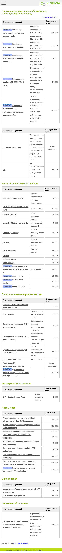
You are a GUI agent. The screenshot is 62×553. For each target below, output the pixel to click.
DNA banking (8, 314)
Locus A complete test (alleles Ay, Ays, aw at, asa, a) (16, 269)
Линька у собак (18, 287)
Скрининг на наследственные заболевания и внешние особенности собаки (15, 524)
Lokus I (6, 256)
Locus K (6, 242)
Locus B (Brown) (9, 215)
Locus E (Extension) (11, 233)
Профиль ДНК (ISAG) (12, 359)
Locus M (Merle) (9, 251)
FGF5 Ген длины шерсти (13, 198)
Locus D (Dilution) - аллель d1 (15, 223)
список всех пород (20, 543)
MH (4, 170)
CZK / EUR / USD (49, 17)
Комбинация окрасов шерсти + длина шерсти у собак (13, 33)
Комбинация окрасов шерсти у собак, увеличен (13, 58)
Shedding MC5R (9, 259)
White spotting (8, 263)
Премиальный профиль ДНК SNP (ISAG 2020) (13, 82)
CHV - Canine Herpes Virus (14, 397)
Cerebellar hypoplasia (12, 148)
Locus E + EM (17, 276)
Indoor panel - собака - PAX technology (19, 431)
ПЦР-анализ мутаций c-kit (14, 496)
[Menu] (3, 3)
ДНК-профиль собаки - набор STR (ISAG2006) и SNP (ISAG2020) (16, 373)
